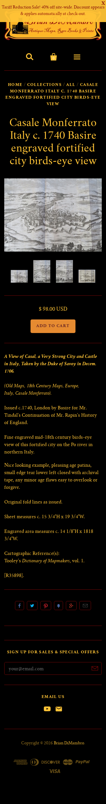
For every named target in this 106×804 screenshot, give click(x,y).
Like (19, 605)
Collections (44, 85)
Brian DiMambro (69, 743)
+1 (71, 605)
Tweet (32, 605)
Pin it (45, 605)
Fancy (58, 605)
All (70, 85)
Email (85, 605)
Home (15, 85)
